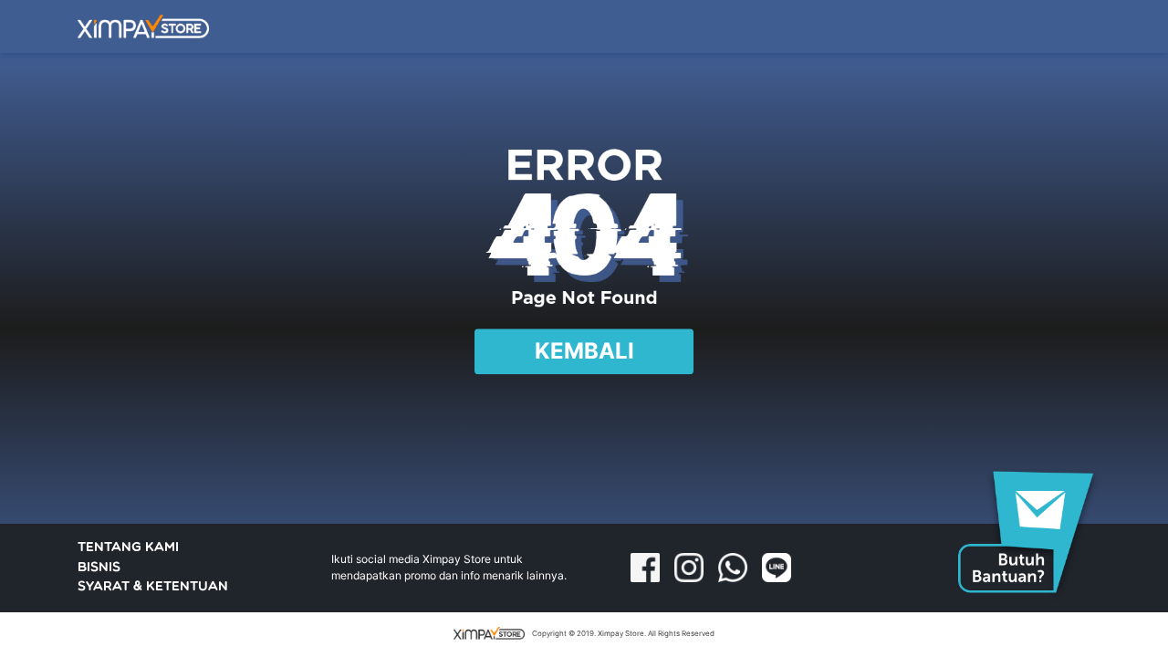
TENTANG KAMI (128, 548)
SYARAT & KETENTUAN (153, 587)
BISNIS (99, 568)
